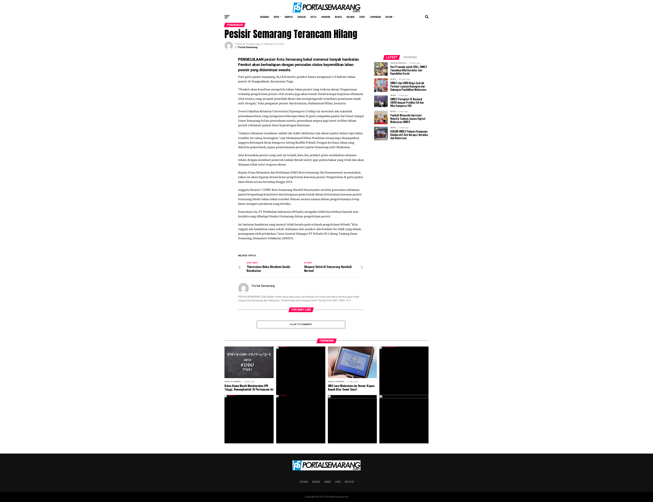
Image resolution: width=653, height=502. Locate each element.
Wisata (338, 17)
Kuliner (351, 17)
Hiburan (325, 17)
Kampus (289, 17)
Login (338, 481)
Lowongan (375, 17)
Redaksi (316, 481)
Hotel (314, 17)
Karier (327, 481)
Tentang (303, 481)
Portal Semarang (247, 47)
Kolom (389, 17)
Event (362, 17)
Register (349, 481)
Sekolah (301, 17)
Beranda (264, 17)
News (276, 17)
